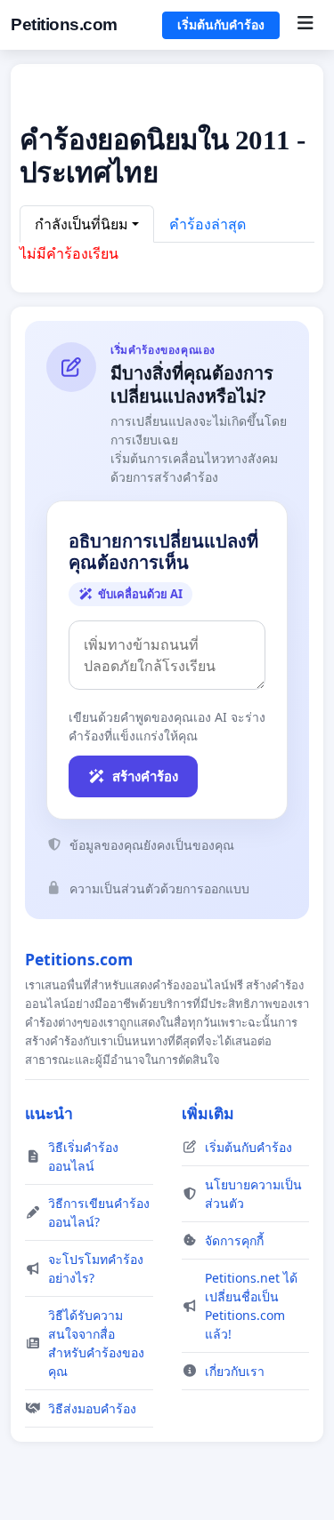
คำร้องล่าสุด (207, 224)
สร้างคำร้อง (145, 776)
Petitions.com (64, 24)
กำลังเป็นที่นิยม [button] (81, 224)
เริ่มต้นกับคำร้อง (221, 25)
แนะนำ (49, 1113)
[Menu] (305, 25)
